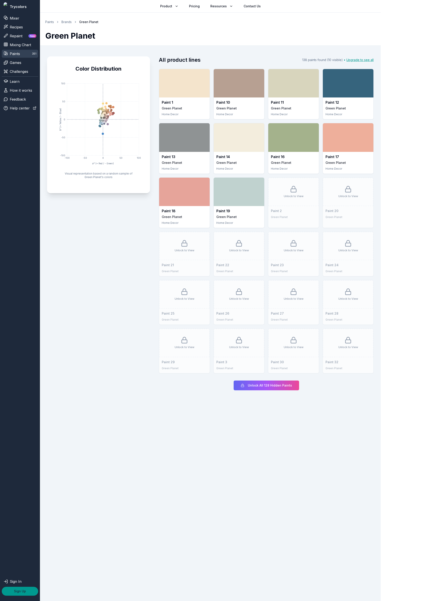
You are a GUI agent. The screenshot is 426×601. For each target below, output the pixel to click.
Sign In (16, 581)
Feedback (18, 99)
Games (15, 62)
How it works (21, 90)
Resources (218, 6)
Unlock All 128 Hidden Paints (270, 385)
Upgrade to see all (360, 60)
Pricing (194, 6)
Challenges (19, 71)
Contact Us (252, 6)
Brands (66, 22)
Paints (49, 22)
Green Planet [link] (88, 22)
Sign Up (20, 591)
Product (166, 6)
